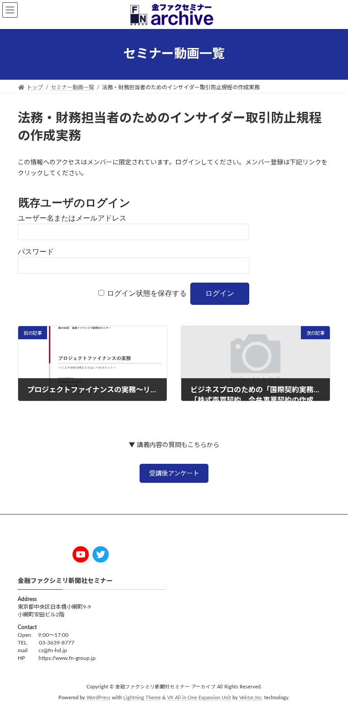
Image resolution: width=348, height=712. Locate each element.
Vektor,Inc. (251, 698)
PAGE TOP (330, 681)
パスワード (36, 251)
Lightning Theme (142, 698)
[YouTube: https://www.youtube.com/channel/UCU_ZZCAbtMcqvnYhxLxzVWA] (80, 554)
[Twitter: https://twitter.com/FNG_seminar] (100, 554)
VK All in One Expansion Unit (199, 698)
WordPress (99, 698)
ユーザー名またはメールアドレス (72, 218)
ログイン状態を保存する (147, 293)
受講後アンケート (174, 474)
